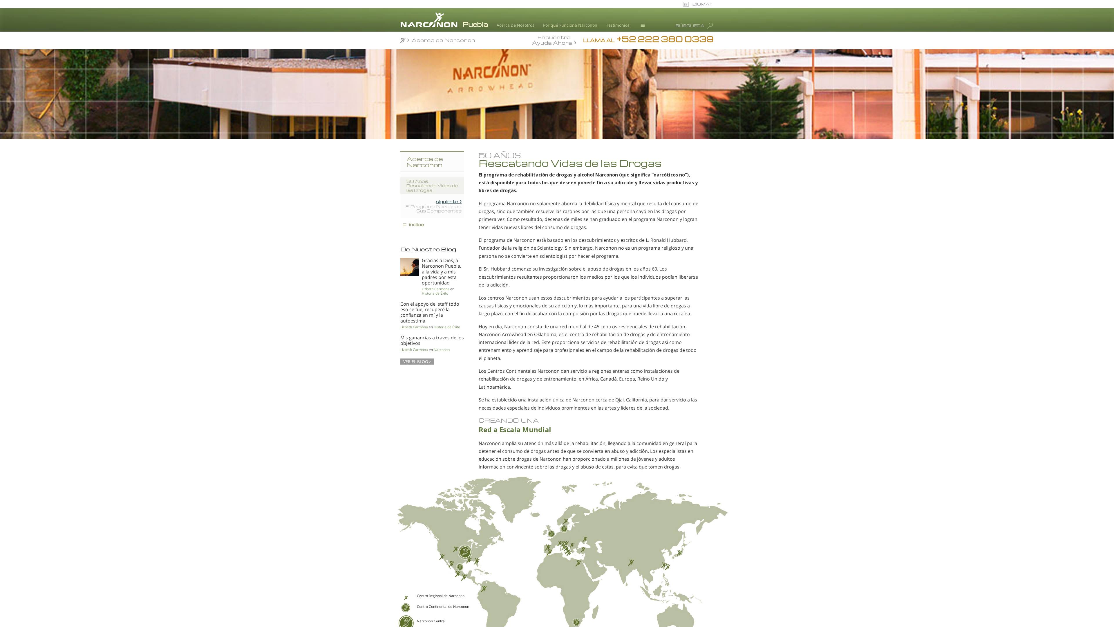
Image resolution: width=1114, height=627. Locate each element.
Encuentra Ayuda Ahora (552, 39)
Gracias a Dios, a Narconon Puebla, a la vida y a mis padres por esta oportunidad (441, 271)
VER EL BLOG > (417, 361)
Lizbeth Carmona (435, 289)
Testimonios (618, 25)
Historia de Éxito (435, 293)
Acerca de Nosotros (515, 25)
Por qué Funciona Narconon (570, 25)
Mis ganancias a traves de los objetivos (432, 340)
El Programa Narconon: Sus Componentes (434, 206)
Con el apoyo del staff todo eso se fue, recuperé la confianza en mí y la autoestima (429, 312)
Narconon (442, 349)
